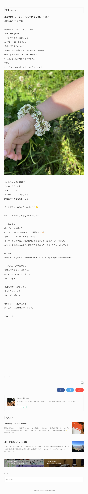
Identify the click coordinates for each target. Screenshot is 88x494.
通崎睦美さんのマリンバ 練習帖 (15, 423)
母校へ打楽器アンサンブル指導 (15, 442)
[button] (3, 3)
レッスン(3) (7, 377)
